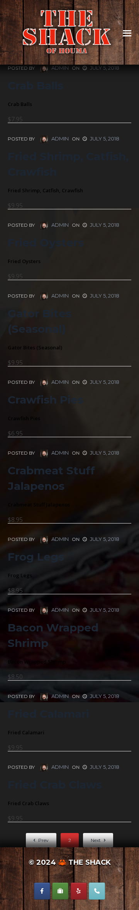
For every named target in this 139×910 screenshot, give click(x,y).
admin (59, 68)
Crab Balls (35, 85)
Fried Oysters (46, 242)
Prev (43, 840)
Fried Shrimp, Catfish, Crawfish (68, 164)
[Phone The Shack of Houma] (97, 891)
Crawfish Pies (45, 399)
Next (96, 840)
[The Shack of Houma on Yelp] (79, 891)
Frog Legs (36, 556)
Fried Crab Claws (55, 784)
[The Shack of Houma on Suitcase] (60, 891)
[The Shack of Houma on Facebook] (42, 891)
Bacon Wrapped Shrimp (53, 635)
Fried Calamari (48, 713)
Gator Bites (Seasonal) (39, 321)
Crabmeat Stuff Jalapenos (51, 478)
